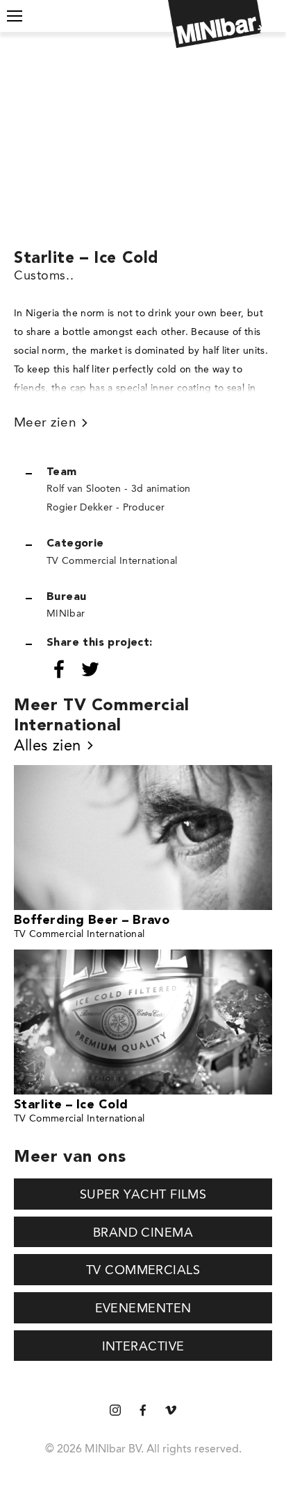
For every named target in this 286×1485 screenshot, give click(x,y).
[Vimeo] (170, 1411)
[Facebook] (143, 1411)
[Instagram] (115, 1411)
